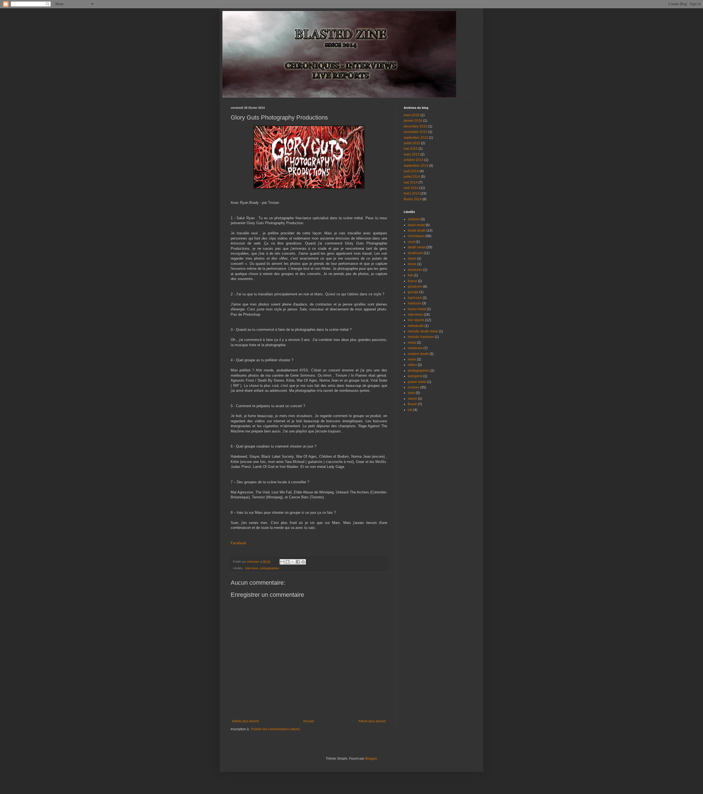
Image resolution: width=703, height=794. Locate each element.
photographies (269, 568)
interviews (252, 568)
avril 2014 (411, 188)
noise (412, 359)
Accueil (308, 721)
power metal (417, 382)
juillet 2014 (412, 177)
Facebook (238, 543)
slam (411, 393)
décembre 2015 (415, 126)
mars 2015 (412, 154)
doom (412, 258)
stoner (412, 399)
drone (412, 264)
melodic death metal (423, 331)
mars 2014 (412, 193)
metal (412, 343)
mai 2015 (411, 149)
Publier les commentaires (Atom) (275, 729)
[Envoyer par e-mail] (282, 562)
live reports (416, 320)
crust (411, 242)
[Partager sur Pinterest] (303, 562)
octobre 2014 (413, 160)
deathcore (415, 253)
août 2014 (411, 171)
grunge (413, 292)
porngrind (415, 376)
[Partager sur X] (292, 562)
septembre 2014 (416, 166)
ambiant (414, 219)
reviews (413, 387)
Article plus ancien (372, 721)
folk (410, 275)
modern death (418, 354)
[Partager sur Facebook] (298, 562)
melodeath (416, 326)
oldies (412, 365)
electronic (415, 270)
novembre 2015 (415, 132)
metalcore (415, 348)
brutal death (417, 230)
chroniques (416, 236)
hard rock (415, 298)
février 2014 (413, 199)
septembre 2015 (416, 138)
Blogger (371, 758)
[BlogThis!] (287, 562)
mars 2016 (412, 115)
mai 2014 (411, 182)
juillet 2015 (412, 143)
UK (410, 410)
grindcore (415, 286)
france (412, 281)
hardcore (414, 303)
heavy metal (417, 309)
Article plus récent (245, 721)
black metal (416, 225)
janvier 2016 (413, 121)
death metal (416, 247)
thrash (412, 404)
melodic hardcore (421, 337)
